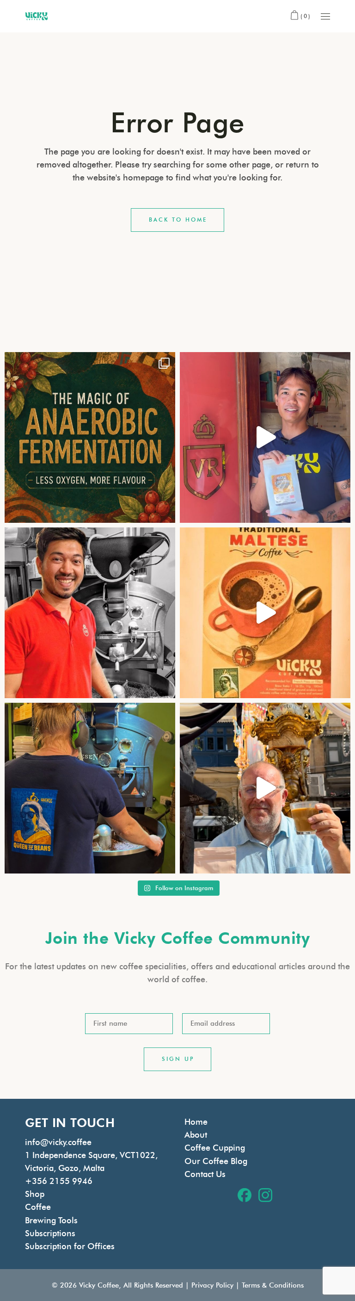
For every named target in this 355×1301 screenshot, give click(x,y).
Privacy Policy (212, 1285)
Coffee (38, 1207)
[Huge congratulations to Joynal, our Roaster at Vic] (90, 612)
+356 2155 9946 (58, 1181)
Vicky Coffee (99, 1285)
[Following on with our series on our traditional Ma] (265, 612)
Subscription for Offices (70, 1246)
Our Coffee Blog (215, 1161)
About (195, 1135)
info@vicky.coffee (58, 1142)
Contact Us (205, 1174)
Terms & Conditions (273, 1285)
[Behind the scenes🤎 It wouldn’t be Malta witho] (90, 788)
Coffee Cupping (214, 1148)
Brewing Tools (51, 1220)
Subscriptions (50, 1233)
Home (196, 1122)
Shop (34, 1194)
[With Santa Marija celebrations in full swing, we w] (265, 788)
